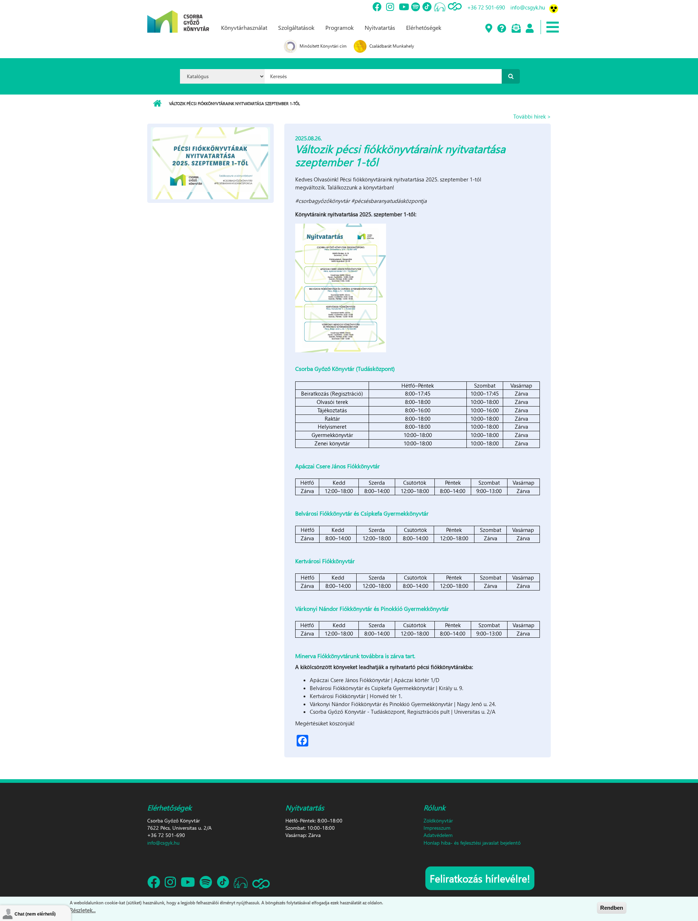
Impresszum (437, 827)
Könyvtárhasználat (244, 27)
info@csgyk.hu (527, 7)
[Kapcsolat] (516, 29)
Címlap (157, 104)
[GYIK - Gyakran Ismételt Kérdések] (501, 29)
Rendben (611, 908)
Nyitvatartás (380, 27)
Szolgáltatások (296, 27)
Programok (339, 27)
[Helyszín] (488, 29)
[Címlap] (178, 15)
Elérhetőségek (423, 27)
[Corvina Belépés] (529, 29)
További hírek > (532, 116)
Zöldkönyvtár (438, 820)
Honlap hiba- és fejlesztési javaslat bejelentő (472, 842)
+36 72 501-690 (486, 7)
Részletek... (83, 909)
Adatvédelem (438, 835)
